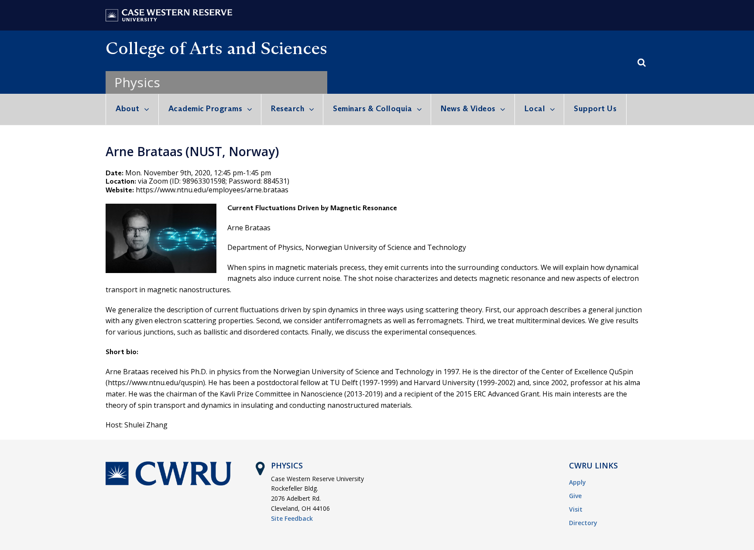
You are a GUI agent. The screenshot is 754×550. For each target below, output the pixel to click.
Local (534, 108)
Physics (137, 82)
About (128, 108)
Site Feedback (292, 518)
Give (575, 496)
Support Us (595, 108)
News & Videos (468, 108)
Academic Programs (205, 108)
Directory (583, 523)
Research (287, 108)
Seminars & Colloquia (372, 108)
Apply (577, 482)
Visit (576, 509)
